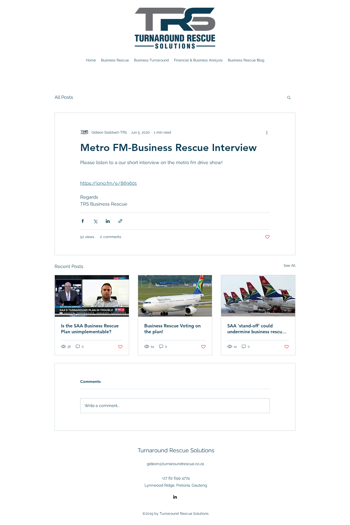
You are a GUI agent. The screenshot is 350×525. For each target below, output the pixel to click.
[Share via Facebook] (82, 221)
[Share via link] (120, 221)
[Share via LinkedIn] (107, 221)
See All (289, 265)
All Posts (64, 97)
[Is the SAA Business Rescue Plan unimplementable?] (92, 296)
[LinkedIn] (175, 496)
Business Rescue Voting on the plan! (172, 329)
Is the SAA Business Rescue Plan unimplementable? (90, 329)
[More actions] (267, 132)
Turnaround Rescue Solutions (176, 450)
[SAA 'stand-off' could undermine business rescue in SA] (258, 296)
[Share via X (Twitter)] (95, 221)
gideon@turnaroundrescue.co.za (175, 464)
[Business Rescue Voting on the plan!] (175, 296)
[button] (288, 97)
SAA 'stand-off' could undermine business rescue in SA (255, 329)
